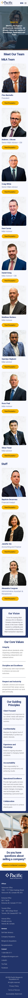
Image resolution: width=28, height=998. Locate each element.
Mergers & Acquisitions (8, 941)
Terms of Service (14, 990)
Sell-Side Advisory (7, 932)
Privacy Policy (14, 986)
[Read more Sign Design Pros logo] (7, 3)
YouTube (4, 964)
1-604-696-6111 (6, 953)
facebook (4, 968)
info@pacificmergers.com (9, 956)
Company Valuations (8, 937)
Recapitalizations (6, 945)
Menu (21, 3)
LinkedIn (4, 960)
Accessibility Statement (14, 994)
